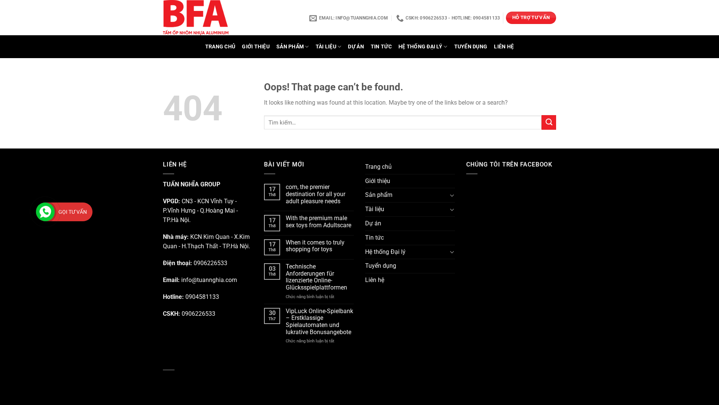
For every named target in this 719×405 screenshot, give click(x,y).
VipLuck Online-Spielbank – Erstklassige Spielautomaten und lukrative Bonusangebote (319, 322)
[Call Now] (45, 211)
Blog (169, 365)
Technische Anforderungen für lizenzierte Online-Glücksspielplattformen (316, 277)
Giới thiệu (256, 47)
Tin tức (381, 47)
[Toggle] (452, 195)
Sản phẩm (290, 47)
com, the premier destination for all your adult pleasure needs (315, 194)
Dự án (356, 47)
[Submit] (548, 122)
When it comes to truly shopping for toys (315, 246)
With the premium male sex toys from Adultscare (318, 222)
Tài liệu (326, 47)
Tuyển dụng (471, 47)
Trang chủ (220, 47)
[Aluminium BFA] (220, 17)
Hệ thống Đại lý (420, 47)
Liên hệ (504, 47)
